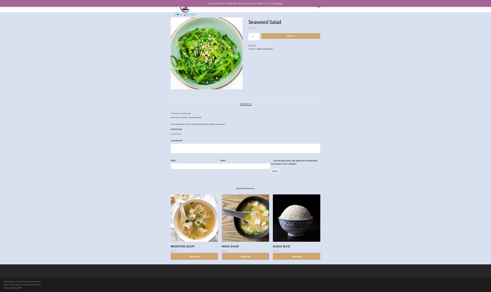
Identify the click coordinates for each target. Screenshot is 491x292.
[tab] (245, 104)
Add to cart (291, 36)
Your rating (177, 129)
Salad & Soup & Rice (265, 49)
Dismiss (280, 3)
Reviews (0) (246, 104)
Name (173, 160)
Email (223, 160)
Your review (177, 141)
